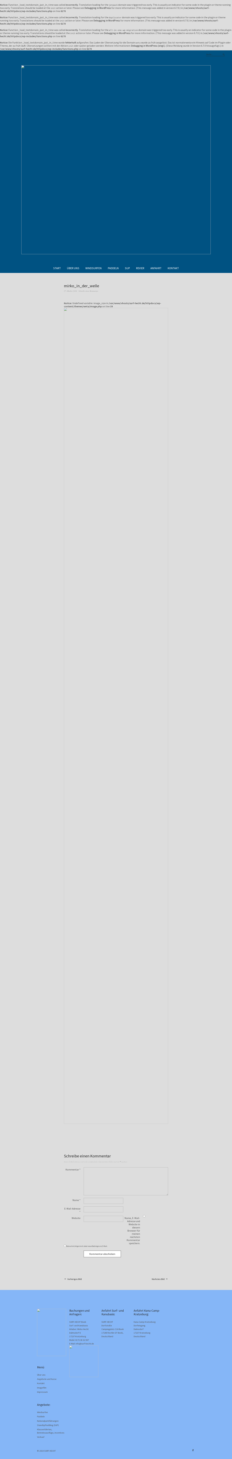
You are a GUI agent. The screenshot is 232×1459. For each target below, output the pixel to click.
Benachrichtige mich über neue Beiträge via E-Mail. (86, 1246)
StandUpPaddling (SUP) (48, 1425)
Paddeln (113, 268)
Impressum (42, 1392)
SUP (127, 268)
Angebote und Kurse (47, 1379)
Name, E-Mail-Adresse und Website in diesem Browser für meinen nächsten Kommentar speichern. (132, 1230)
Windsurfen (93, 268)
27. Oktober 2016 (70, 291)
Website (76, 1218)
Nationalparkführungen (48, 1420)
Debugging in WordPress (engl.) (148, 45)
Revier (140, 268)
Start (57, 268)
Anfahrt (155, 268)
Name (76, 1200)
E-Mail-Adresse (72, 1210)
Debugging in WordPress (97, 7)
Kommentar (72, 1169)
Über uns (73, 268)
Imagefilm (41, 1387)
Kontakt (173, 268)
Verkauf (40, 1437)
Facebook (192, 1450)
